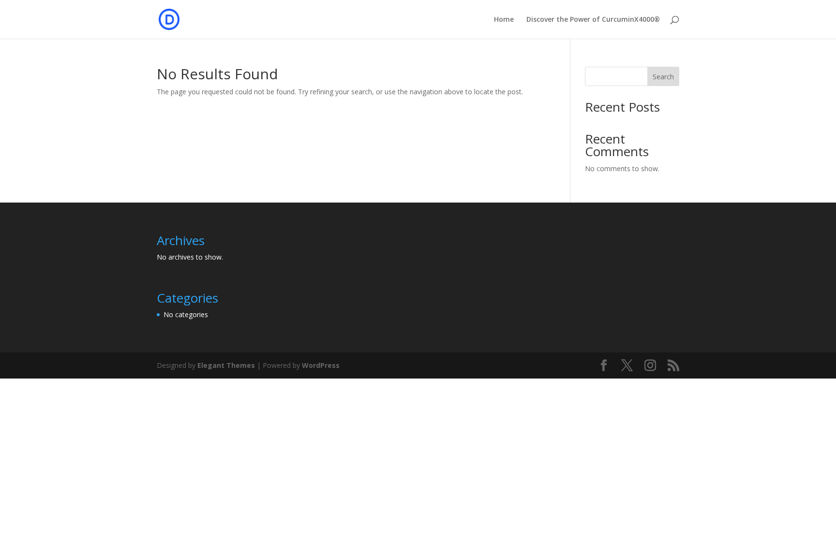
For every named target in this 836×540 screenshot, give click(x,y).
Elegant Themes (226, 365)
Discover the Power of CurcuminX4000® (593, 20)
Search (663, 76)
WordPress (321, 365)
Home (504, 20)
